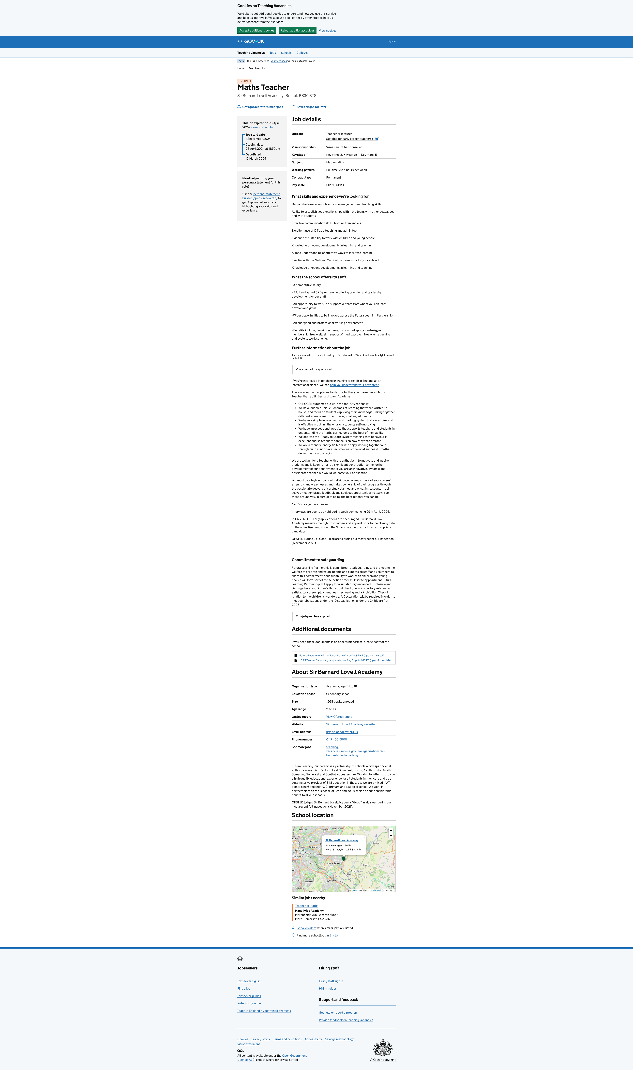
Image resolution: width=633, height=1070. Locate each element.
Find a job (243, 988)
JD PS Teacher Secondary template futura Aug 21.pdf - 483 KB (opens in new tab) (345, 660)
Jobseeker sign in (248, 981)
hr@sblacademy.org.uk (342, 732)
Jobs (273, 53)
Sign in (392, 41)
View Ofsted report (339, 717)
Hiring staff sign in (331, 981)
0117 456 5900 (336, 739)
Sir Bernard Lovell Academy (341, 840)
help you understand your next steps (354, 385)
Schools (286, 53)
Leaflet (354, 890)
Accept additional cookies (256, 30)
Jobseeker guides (249, 996)
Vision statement (248, 1044)
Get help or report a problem (338, 1012)
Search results (257, 68)
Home (240, 68)
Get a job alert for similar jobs (262, 107)
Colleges (302, 53)
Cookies (242, 1039)
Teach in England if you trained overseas (264, 1011)
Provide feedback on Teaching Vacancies (346, 1020)
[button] (344, 859)
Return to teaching (249, 1003)
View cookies (327, 30)
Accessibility (313, 1039)
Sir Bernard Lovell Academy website (350, 724)
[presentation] (344, 859)
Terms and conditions (287, 1039)
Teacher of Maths (306, 906)
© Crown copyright (383, 1060)
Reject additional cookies (298, 30)
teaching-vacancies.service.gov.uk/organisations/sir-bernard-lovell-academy (355, 751)
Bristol (334, 935)
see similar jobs (263, 127)
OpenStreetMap (377, 890)
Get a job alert (306, 928)
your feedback (279, 60)
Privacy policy (260, 1039)
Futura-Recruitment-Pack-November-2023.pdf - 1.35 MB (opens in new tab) (341, 655)
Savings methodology (339, 1039)
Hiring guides (328, 988)
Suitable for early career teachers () (352, 139)
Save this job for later (311, 107)
